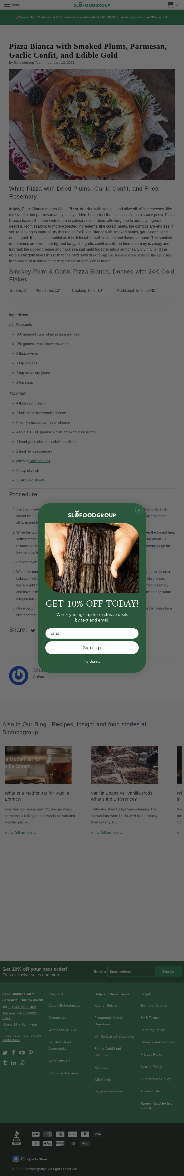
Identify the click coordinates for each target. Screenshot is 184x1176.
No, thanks (92, 661)
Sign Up (92, 647)
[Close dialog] (139, 510)
